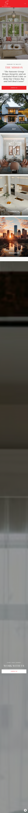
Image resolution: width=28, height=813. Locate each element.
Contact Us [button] (14, 87)
